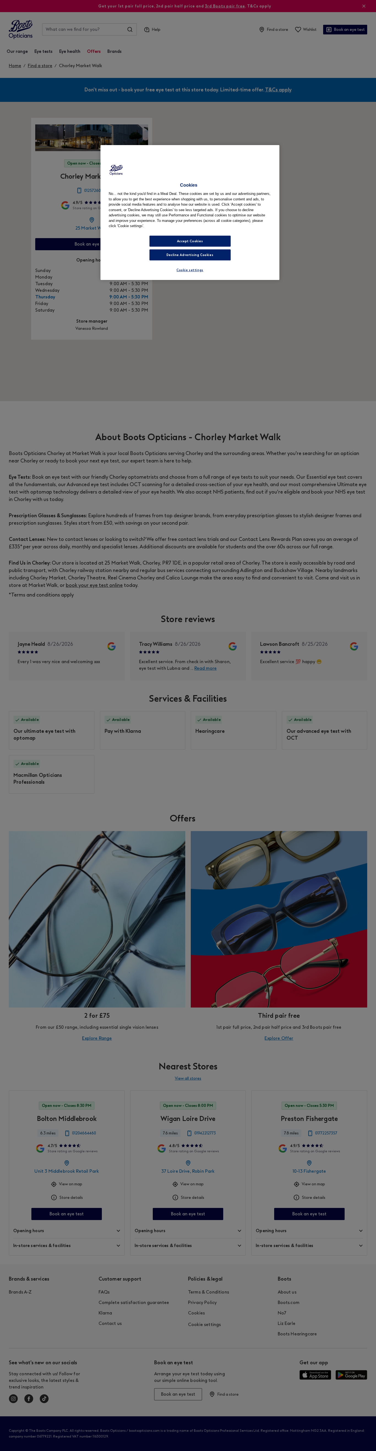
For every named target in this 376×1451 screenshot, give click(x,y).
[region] (189, 212)
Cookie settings (189, 270)
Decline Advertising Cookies (190, 255)
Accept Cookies (190, 241)
